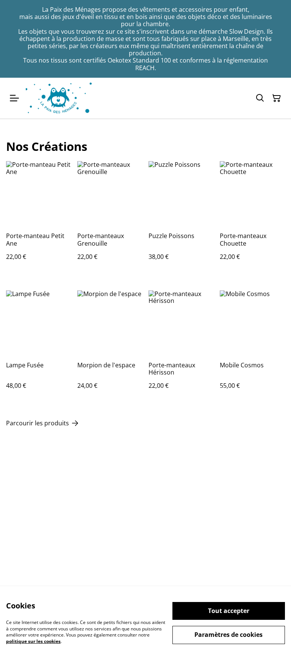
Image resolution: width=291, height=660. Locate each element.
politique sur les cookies (33, 641)
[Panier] (276, 98)
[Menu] (14, 98)
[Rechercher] (260, 98)
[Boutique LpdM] (59, 98)
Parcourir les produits (37, 423)
